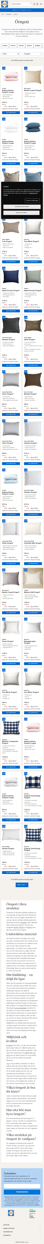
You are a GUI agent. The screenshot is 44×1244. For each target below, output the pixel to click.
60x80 (29, 46)
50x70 (13, 46)
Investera (9, 1045)
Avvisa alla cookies (21, 212)
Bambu (38, 46)
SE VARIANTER (11, 112)
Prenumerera (22, 1192)
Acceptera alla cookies (22, 206)
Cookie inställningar (32, 200)
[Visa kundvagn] (37, 4)
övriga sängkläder (20, 1008)
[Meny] (41, 4)
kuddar (23, 922)
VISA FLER (21, 885)
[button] (31, 3)
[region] (22, 200)
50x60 (4, 46)
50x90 (21, 46)
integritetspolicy (9, 1205)
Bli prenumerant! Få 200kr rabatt (22, 10)
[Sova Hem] (4, 4)
